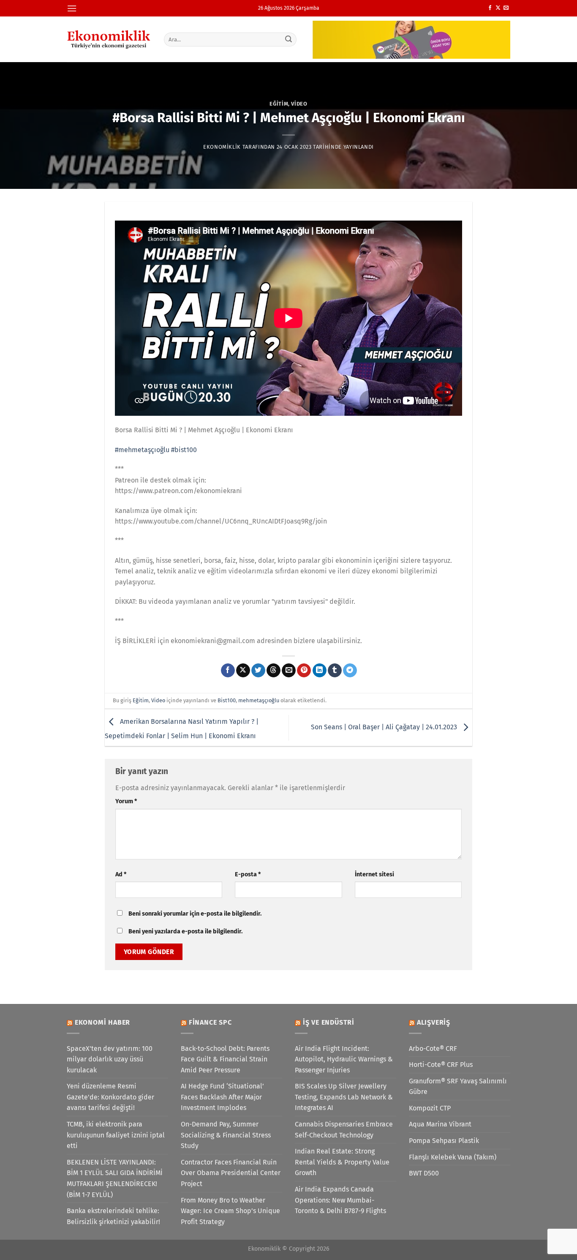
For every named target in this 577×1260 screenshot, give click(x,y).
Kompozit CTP (430, 1108)
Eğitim (278, 104)
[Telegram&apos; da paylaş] (350, 670)
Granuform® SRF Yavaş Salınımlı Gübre (458, 1086)
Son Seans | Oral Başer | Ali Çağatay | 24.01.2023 (385, 727)
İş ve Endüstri (328, 1022)
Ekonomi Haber (102, 1022)
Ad (120, 874)
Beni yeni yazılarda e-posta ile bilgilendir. (185, 931)
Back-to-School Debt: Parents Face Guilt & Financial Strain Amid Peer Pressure (225, 1059)
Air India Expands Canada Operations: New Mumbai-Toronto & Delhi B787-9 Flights (340, 1200)
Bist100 (227, 700)
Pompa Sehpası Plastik (444, 1141)
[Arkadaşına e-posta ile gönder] (289, 670)
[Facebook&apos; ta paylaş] (228, 670)
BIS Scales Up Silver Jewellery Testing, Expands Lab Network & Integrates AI (344, 1097)
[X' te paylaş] (243, 670)
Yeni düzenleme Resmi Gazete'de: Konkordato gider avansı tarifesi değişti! (110, 1097)
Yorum (126, 801)
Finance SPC (210, 1022)
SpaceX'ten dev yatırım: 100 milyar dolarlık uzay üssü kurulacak (109, 1059)
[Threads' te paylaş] (273, 670)
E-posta (248, 874)
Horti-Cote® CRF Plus (441, 1065)
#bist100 (184, 450)
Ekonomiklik (222, 147)
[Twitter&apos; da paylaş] (258, 670)
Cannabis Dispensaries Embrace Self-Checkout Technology (344, 1129)
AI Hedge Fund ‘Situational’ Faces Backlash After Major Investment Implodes (222, 1097)
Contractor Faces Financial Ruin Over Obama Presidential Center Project (230, 1173)
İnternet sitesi (374, 874)
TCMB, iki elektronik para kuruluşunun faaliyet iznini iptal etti (116, 1135)
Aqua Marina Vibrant (440, 1124)
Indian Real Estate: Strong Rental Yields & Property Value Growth (342, 1162)
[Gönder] (289, 39)
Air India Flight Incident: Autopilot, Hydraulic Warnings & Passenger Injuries (344, 1059)
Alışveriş (433, 1022)
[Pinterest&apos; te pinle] (304, 670)
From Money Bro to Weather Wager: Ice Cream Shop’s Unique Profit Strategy (230, 1211)
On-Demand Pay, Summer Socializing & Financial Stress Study (226, 1135)
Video (299, 104)
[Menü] (72, 8)
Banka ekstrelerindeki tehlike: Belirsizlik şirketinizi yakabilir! (113, 1216)
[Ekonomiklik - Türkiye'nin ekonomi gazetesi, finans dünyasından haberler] (109, 39)
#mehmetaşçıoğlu (142, 450)
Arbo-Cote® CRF (433, 1049)
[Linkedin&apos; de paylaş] (320, 670)
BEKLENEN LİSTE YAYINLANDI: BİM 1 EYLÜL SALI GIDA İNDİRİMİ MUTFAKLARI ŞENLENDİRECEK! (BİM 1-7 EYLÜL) (115, 1178)
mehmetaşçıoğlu (258, 700)
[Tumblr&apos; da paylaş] (335, 670)
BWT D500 (424, 1173)
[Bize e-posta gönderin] (506, 8)
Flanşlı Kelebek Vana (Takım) (452, 1157)
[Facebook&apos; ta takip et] (490, 8)
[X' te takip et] (498, 8)
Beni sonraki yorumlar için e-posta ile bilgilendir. (194, 913)
